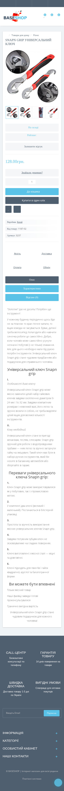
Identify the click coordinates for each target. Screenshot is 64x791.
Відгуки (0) (32, 297)
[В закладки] (8, 209)
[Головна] (6, 35)
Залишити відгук (33, 146)
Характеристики (32, 288)
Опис (32, 279)
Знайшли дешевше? (32, 172)
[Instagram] (35, 724)
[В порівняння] (17, 209)
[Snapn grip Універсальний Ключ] (32, 75)
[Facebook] (29, 724)
